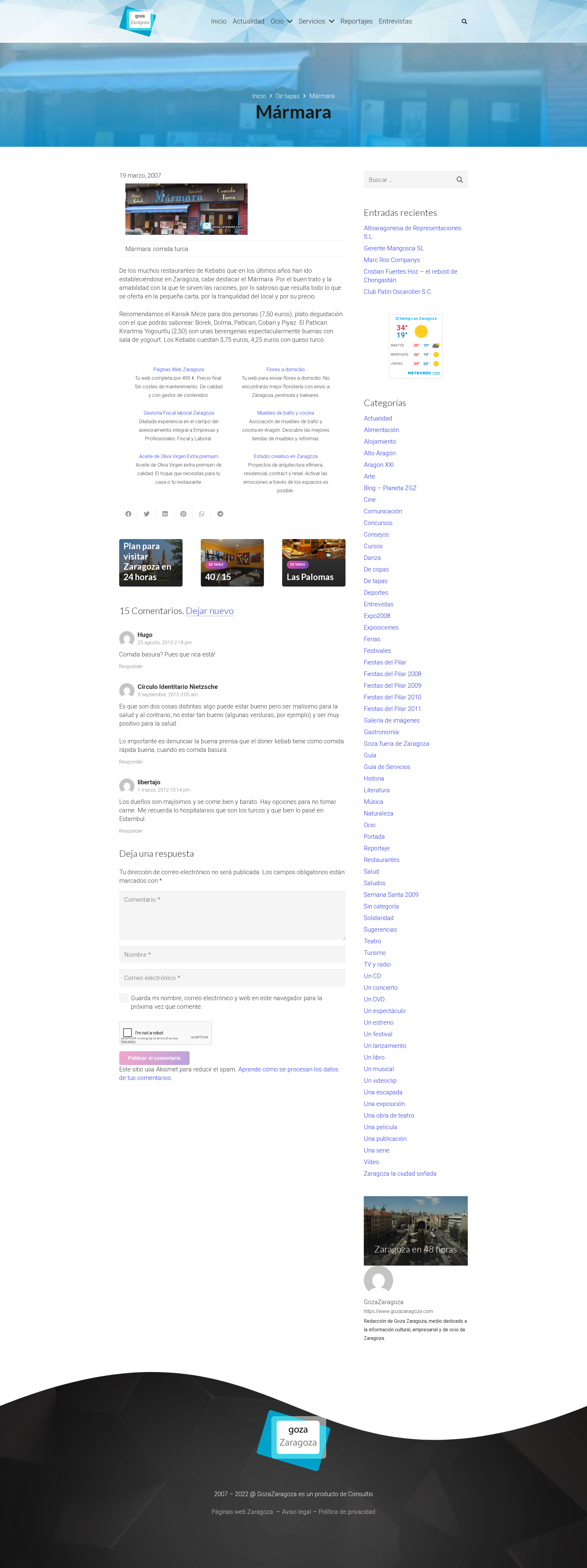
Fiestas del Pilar (385, 662)
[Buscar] (464, 21)
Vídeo (371, 1162)
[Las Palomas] (313, 549)
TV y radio (377, 964)
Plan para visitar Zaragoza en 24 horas (147, 561)
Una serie (376, 1150)
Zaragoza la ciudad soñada (400, 1173)
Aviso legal (296, 1511)
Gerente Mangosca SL (394, 248)
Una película (380, 1127)
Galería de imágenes (392, 720)
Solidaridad (379, 918)
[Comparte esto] (128, 514)
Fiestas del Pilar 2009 (392, 685)
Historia (374, 778)
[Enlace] (137, 21)
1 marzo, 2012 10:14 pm (164, 790)
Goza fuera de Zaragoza (396, 743)
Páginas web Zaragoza (242, 1511)
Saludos (375, 883)
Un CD (372, 976)
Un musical (379, 1069)
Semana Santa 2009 (391, 894)
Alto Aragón (380, 453)
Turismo (375, 952)
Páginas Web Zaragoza (178, 369)
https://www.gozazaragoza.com (398, 1311)
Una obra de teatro (389, 1115)
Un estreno (378, 1022)
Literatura (377, 790)
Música (373, 801)
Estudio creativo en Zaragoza (286, 456)
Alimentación (381, 430)
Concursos (378, 523)
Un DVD (374, 999)
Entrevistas (378, 604)
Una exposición (384, 1104)
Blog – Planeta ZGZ (390, 488)
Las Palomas (310, 576)
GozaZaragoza (384, 1302)
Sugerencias (380, 929)
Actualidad (378, 418)
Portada (374, 836)
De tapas (376, 581)
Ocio (369, 825)
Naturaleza (378, 813)
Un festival (378, 1034)
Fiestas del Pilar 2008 (392, 674)
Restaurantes (382, 860)
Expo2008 (377, 615)
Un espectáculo (385, 1011)
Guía (370, 755)
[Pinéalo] (183, 514)
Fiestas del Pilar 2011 (392, 708)
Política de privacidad (347, 1511)
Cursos (373, 546)
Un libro (374, 1057)
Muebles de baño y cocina (285, 413)
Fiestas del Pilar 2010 (392, 697)
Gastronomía (381, 732)
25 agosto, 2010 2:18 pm (165, 642)
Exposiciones (381, 627)
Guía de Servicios (387, 767)
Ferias (372, 639)
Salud (371, 871)
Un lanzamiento (385, 1045)
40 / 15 (218, 576)
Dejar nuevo (210, 610)
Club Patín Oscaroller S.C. (398, 291)
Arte (369, 476)
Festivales (377, 650)
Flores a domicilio (286, 369)
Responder (131, 666)
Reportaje (377, 848)
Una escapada (383, 1092)
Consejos (376, 534)
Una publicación (385, 1138)
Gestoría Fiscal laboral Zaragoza (179, 413)
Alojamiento (380, 441)
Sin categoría (381, 906)
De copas (376, 569)
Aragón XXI (379, 464)
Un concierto (381, 987)
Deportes (376, 592)
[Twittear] (147, 514)
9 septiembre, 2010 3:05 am (168, 694)
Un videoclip (380, 1080)
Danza (372, 557)
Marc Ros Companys (392, 260)
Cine (370, 499)
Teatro (372, 941)
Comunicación (383, 511)
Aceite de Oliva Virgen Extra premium (178, 456)
